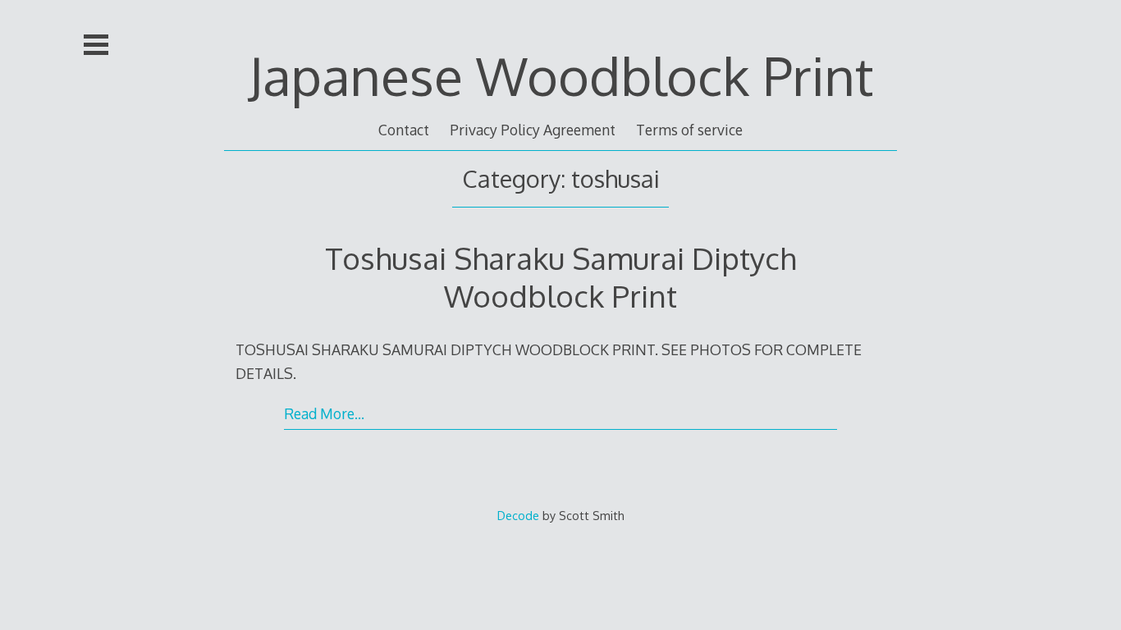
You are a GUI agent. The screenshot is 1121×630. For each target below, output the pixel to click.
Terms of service (689, 130)
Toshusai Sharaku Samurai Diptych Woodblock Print (560, 277)
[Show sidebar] (96, 44)
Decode (518, 515)
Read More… (324, 413)
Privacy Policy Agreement (532, 130)
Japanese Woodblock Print (561, 75)
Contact (403, 130)
